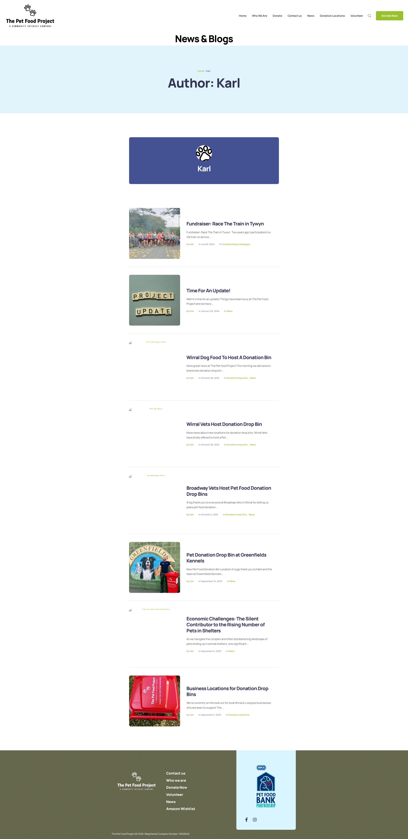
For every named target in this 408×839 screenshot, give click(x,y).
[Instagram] (255, 820)
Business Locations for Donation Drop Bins (227, 691)
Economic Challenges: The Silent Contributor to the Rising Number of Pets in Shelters (225, 624)
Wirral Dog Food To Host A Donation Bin (228, 357)
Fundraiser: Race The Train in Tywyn (225, 223)
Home (201, 70)
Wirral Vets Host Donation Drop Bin (224, 424)
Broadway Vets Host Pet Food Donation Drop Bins (228, 491)
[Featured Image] (154, 233)
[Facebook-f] (246, 820)
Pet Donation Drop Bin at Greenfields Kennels (226, 557)
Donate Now (390, 16)
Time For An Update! (208, 290)
